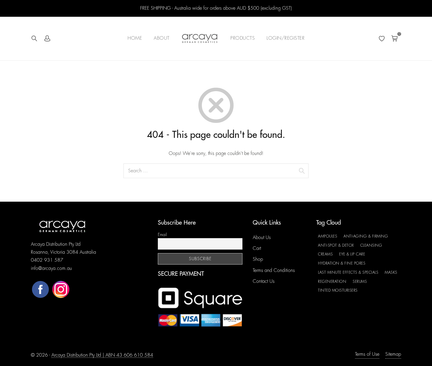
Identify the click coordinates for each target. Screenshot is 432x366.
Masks (391, 272)
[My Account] (47, 38)
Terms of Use (367, 354)
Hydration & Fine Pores (341, 263)
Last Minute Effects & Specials (348, 272)
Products (242, 38)
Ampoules (327, 236)
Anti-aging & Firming (366, 236)
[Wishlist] (381, 38)
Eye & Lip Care (352, 254)
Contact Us (263, 281)
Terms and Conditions (274, 270)
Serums (360, 281)
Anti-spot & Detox (336, 245)
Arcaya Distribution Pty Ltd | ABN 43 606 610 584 (102, 355)
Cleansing (371, 245)
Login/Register (285, 38)
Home (135, 38)
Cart (257, 248)
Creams (325, 254)
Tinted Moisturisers (338, 290)
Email (162, 235)
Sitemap (393, 354)
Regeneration (332, 281)
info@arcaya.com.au (51, 268)
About (162, 38)
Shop (258, 259)
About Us (262, 237)
